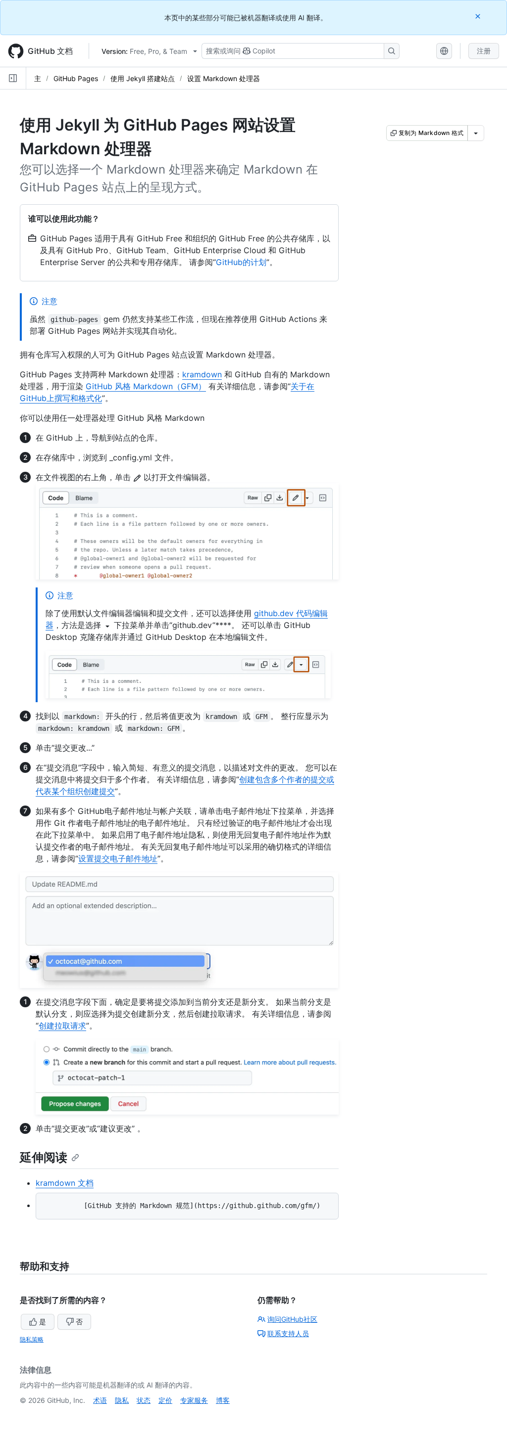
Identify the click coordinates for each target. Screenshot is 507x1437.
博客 (223, 1400)
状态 (144, 1400)
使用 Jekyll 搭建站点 (142, 78)
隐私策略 (32, 1339)
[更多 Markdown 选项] (475, 133)
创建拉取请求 (62, 1026)
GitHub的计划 (241, 262)
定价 (165, 1400)
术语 (100, 1400)
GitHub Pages (75, 78)
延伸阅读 (43, 1157)
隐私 (122, 1400)
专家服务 (194, 1400)
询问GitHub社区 (292, 1319)
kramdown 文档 (65, 1183)
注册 (484, 50)
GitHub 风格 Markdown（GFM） (146, 386)
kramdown (202, 374)
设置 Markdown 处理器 (223, 78)
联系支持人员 (288, 1333)
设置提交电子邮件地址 (117, 858)
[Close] (479, 16)
